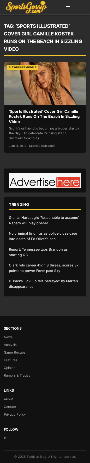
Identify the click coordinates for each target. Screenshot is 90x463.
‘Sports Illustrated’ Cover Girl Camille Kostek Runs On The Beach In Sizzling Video (44, 116)
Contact (10, 407)
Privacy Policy (15, 414)
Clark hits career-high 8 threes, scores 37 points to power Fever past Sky (43, 268)
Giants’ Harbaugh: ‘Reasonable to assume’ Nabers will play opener (44, 220)
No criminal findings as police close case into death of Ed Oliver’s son (43, 236)
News (8, 337)
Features (10, 360)
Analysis (10, 345)
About (8, 399)
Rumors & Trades (17, 375)
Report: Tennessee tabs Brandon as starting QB (38, 252)
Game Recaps (14, 352)
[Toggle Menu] (68, 7)
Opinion (9, 368)
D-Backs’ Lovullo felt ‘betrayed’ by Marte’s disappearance (43, 283)
